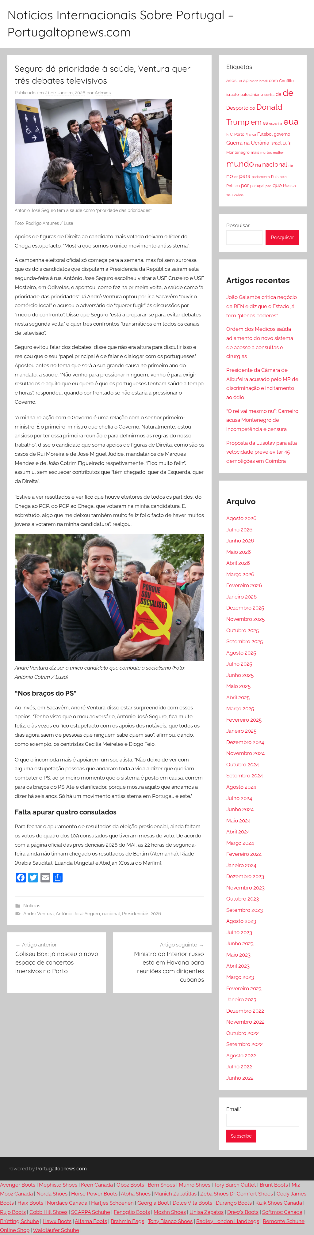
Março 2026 (240, 574)
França (251, 134)
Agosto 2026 (241, 518)
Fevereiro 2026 (244, 585)
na (258, 165)
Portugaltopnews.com (61, 1169)
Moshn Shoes (170, 1212)
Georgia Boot (153, 1203)
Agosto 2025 (241, 653)
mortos (266, 152)
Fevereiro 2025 (244, 720)
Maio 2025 (238, 686)
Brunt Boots (274, 1185)
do (252, 108)
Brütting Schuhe (19, 1221)
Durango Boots (234, 1203)
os (236, 177)
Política (233, 185)
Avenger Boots (17, 1185)
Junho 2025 (240, 675)
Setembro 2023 (244, 910)
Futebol (265, 134)
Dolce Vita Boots (192, 1203)
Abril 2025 (238, 697)
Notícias (31, 905)
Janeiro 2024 (241, 865)
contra (269, 94)
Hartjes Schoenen (112, 1203)
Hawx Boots (57, 1221)
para (245, 176)
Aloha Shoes (136, 1194)
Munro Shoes (194, 1185)
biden (254, 81)
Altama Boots (91, 1221)
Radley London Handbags (227, 1221)
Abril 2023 (238, 966)
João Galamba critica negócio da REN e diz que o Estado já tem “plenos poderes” (261, 306)
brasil (263, 81)
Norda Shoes (51, 1194)
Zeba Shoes (214, 1194)
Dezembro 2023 (245, 876)
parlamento (261, 177)
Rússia (289, 185)
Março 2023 (240, 977)
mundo (240, 163)
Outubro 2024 (242, 764)
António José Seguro (78, 913)
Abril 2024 (238, 832)
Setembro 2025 (244, 641)
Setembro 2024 (244, 775)
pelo (283, 177)
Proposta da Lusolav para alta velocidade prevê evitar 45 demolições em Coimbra (261, 452)
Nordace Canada (67, 1203)
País (274, 176)
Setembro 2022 (244, 1044)
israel (275, 142)
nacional (111, 913)
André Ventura (38, 913)
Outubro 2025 (242, 630)
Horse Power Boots (94, 1194)
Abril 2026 (238, 563)
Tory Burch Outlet (235, 1185)
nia (291, 165)
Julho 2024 (239, 798)
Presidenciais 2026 (141, 913)
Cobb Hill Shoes (48, 1212)
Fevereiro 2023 (244, 988)
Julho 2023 (239, 932)
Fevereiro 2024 (244, 854)
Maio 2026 (238, 552)
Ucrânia (237, 195)
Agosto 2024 (241, 787)
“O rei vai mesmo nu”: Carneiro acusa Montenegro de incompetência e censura (262, 420)
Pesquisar (238, 225)
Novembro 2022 (245, 1022)
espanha (275, 123)
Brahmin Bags (127, 1221)
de (288, 93)
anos (231, 80)
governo (282, 134)
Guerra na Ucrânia (247, 143)
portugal (257, 186)
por (245, 185)
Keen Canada (97, 1185)
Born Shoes (161, 1185)
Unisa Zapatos (207, 1212)
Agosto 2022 (241, 1055)
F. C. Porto (235, 134)
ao (240, 81)
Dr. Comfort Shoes (251, 1194)
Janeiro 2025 (241, 731)
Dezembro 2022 (245, 1011)
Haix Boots (30, 1203)
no (229, 176)
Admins (103, 93)
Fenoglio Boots (132, 1212)
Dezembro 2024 (245, 742)
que (277, 185)
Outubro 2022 (242, 1033)
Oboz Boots (130, 1185)
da (278, 94)
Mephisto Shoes (58, 1185)
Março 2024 (240, 843)
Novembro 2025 (245, 619)
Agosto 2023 (241, 921)
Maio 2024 (238, 821)
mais (255, 152)
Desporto (237, 108)
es (265, 123)
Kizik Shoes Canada (279, 1203)
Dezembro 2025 (245, 608)
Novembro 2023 (245, 888)
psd (268, 186)
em (256, 122)
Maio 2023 (238, 955)
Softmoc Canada (282, 1212)
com (273, 80)
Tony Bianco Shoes (170, 1221)
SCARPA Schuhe (90, 1212)
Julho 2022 (239, 1066)
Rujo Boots (13, 1212)
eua (291, 121)
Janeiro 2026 (241, 597)
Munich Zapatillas (175, 1194)
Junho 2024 (240, 809)
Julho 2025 (239, 664)
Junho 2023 (240, 943)
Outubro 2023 (242, 899)
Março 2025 (240, 708)
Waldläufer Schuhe (56, 1230)
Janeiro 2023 (241, 999)
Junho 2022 (240, 1078)
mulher (278, 152)
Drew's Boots (242, 1212)
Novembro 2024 (245, 753)
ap (245, 80)
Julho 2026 (239, 530)
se (228, 195)
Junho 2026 (240, 541)
